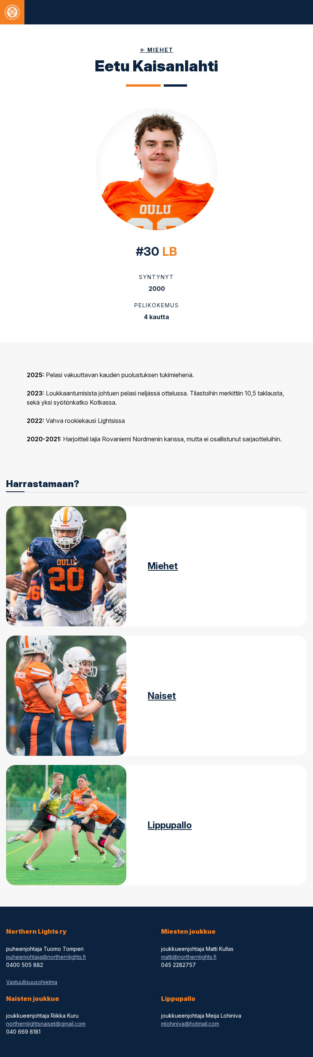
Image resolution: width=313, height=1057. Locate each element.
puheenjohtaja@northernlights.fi (46, 957)
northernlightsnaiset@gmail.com (46, 1023)
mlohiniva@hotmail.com (190, 1023)
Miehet (163, 565)
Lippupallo (170, 825)
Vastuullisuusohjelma (31, 982)
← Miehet (156, 50)
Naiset (162, 695)
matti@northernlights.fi (188, 957)
